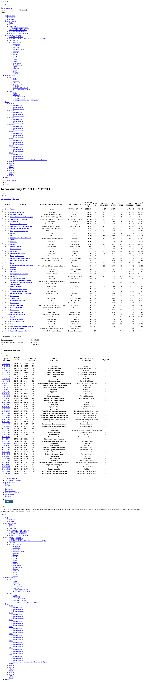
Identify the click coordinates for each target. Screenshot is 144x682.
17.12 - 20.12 (6, 366)
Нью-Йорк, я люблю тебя (19, 260)
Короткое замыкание (17, 300)
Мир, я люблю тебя (17, 321)
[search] (23, 10)
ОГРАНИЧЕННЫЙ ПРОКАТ (19, 31)
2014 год (11, 161)
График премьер (10, 16)
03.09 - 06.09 (6, 398)
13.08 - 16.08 (6, 404)
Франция (16, 68)
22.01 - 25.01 (6, 467)
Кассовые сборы (10, 21)
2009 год (11, 170)
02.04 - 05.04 (6, 445)
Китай (15, 56)
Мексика (15, 61)
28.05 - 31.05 (6, 428)
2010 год (11, 168)
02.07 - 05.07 (6, 417)
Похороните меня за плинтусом (21, 226)
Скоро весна (14, 310)
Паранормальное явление (19, 274)
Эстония (15, 70)
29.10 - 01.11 (6, 381)
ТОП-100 (16, 86)
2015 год (11, 153)
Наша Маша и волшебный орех (21, 217)
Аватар (12, 209)
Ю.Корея (15, 72)
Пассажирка (14, 303)
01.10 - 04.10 (6, 389)
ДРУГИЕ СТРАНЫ (15, 42)
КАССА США (13, 40)
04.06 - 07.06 (6, 426)
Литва (15, 60)
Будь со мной (14, 296)
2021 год (11, 110)
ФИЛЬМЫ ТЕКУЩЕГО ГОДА (19, 28)
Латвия (15, 58)
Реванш (13, 269)
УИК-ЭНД (12, 26)
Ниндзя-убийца (15, 246)
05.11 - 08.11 (6, 379)
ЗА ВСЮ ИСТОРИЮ (20, 96)
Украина (15, 67)
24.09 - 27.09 (6, 392)
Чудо (12, 324)
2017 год (11, 139)
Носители (13, 276)
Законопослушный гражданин (21, 293)
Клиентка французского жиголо (21, 326)
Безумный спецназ (16, 214)
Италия (15, 54)
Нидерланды (17, 63)
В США (11, 19)
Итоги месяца (17, 105)
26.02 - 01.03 (6, 456)
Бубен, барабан (15, 286)
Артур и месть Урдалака (19, 219)
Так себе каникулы (17, 212)
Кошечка (13, 242)
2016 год (11, 146)
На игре (13, 244)
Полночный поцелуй (17, 314)
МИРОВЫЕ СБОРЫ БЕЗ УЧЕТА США (26, 100)
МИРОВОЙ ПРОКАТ (16, 37)
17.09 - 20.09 (6, 394)
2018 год (11, 132)
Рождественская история (19, 231)
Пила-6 (12, 317)
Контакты (8, 5)
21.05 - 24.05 (6, 430)
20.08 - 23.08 (6, 402)
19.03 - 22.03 (6, 450)
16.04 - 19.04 (6, 441)
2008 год (11, 172)
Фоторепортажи (10, 491)
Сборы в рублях (6, 199)
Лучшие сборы (10, 75)
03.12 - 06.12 (6, 370)
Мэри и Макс (14, 298)
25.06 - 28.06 (6, 419)
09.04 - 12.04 (6, 443)
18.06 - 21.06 (6, 422)
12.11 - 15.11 (6, 377)
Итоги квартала (18, 107)
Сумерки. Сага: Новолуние (19, 228)
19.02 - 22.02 (6, 458)
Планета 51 (14, 251)
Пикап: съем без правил (18, 224)
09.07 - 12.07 (6, 415)
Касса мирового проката (13, 35)
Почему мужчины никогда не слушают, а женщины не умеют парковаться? (21, 282)
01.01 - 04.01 (6, 473)
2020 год (11, 117)
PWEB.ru (31, 511)
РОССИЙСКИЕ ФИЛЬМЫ (18, 30)
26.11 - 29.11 (6, 372)
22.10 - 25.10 (6, 383)
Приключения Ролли (17, 253)
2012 (11, 235)
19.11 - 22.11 (6, 374)
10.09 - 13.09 (6, 396)
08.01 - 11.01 (6, 471)
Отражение (14, 221)
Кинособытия (9, 494)
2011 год (11, 167)
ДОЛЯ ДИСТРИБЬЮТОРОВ (18, 33)
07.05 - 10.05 (6, 435)
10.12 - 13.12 (6, 368)
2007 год (11, 174)
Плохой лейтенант (16, 305)
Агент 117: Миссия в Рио (19, 331)
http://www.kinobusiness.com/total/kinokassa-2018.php (30, 160)
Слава (12, 233)
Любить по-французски (18, 289)
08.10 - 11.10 (6, 387)
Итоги (7, 102)
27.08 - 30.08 (6, 400)
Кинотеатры (9, 489)
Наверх (3, 514)
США (10, 91)
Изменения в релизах (12, 492)
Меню (3, 12)
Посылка (13, 271)
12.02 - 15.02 (6, 460)
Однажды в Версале (17, 328)
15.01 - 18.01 (6, 469)
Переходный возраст (17, 312)
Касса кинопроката (11, 479)
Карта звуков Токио (17, 307)
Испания (15, 52)
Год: (2, 355)
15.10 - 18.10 (6, 385)
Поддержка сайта (22, 511)
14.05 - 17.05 (6, 432)
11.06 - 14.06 (6, 424)
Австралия (16, 44)
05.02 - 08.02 (6, 462)
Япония (15, 74)
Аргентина (16, 45)
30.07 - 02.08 (6, 409)
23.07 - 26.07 (6, 411)
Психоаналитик (15, 249)
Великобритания (18, 49)
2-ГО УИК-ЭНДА (19, 84)
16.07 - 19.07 (6, 413)
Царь (12, 263)
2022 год (11, 103)
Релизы (7, 477)
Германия (16, 51)
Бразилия (16, 47)
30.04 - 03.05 (6, 437)
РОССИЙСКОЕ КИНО (20, 88)
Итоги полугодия (18, 109)
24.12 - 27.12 (6, 364)
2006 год (11, 175)
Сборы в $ (16, 199)
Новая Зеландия (18, 65)
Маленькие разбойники (18, 291)
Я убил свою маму (16, 319)
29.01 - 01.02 (6, 465)
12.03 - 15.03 (6, 452)
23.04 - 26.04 (6, 439)
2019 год (11, 124)
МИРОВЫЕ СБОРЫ (19, 98)
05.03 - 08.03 (6, 454)
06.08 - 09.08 (6, 407)
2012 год (11, 165)
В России (12, 17)
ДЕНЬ (11, 23)
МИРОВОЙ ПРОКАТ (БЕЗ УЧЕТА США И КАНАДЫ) (27, 38)
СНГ (10, 77)
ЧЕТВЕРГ (12, 24)
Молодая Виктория (17, 256)
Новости (7, 177)
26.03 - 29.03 (6, 447)
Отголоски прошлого (17, 278)
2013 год (11, 163)
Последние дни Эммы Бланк (20, 258)
